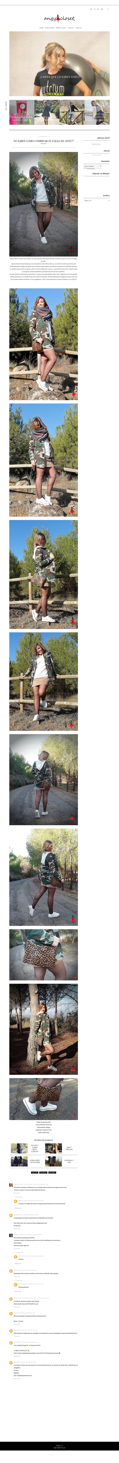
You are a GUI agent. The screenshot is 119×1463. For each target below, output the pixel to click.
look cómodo (52, 147)
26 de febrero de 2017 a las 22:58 (30, 1342)
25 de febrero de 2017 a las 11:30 (26, 1312)
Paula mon (18, 1342)
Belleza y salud (61, 28)
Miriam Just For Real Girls (23, 1298)
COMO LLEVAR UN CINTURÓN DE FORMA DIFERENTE (97, 117)
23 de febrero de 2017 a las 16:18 (35, 1200)
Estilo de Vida (49, 28)
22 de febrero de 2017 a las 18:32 (33, 1234)
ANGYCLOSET (22, 1200)
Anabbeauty (18, 1214)
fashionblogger (42, 147)
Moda (41, 28)
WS (62, 1445)
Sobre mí (78, 28)
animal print (24, 147)
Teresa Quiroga (19, 1234)
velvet (65, 147)
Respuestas (19, 1197)
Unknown (17, 1270)
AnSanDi (17, 1362)
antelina (33, 147)
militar (59, 147)
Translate (98, 168)
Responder (17, 1193)
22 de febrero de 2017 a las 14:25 (31, 1214)
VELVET (72, 120)
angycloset (16, 147)
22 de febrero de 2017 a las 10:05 (40, 1184)
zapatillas (71, 147)
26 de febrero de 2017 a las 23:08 (28, 1362)
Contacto (71, 28)
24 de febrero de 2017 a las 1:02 (41, 1298)
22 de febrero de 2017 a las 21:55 (29, 1270)
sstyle (16, 1312)
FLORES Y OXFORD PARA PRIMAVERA (47, 118)
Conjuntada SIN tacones (23, 1184)
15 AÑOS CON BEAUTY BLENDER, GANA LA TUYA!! (22, 117)
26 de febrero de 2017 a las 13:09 (29, 1330)
